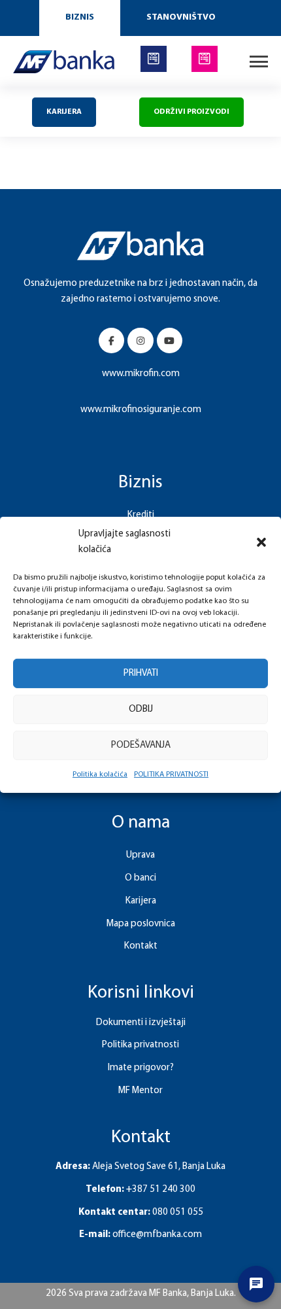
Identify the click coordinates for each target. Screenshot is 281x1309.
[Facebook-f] (111, 340)
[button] (261, 542)
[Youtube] (169, 340)
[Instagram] (140, 340)
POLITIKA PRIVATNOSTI (171, 774)
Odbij (141, 709)
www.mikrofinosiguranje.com (140, 410)
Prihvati (141, 673)
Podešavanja (141, 745)
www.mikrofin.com (141, 374)
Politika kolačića (100, 774)
